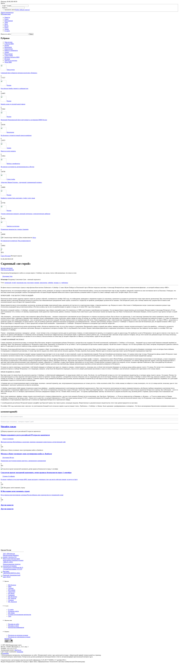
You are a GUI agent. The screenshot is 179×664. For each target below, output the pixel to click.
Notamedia (20, 652)
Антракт (11, 588)
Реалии (6, 45)
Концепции (8, 47)
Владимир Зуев (7, 276)
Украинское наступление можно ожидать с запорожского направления (23, 461)
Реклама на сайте (13, 624)
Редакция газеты (13, 611)
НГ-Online (11, 613)
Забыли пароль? (25, 10)
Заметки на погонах (10, 60)
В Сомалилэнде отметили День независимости (16, 241)
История (7, 59)
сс (60, 282)
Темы (6, 22)
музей (14, 282)
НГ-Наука (11, 593)
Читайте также (8, 426)
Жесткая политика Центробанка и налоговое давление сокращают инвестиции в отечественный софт (33, 442)
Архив (6, 29)
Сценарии (11, 595)
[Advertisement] (12, 530)
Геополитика (8, 49)
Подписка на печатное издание (18, 635)
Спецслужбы (8, 55)
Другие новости (7, 505)
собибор (50, 282)
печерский (8, 282)
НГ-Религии (12, 585)
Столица (11, 600)
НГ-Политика (12, 596)
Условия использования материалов (19, 614)
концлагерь (43, 282)
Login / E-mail (6, 6)
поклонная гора (21, 282)
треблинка (64, 282)
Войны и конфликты (11, 50)
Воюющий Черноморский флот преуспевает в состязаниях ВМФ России (24, 120)
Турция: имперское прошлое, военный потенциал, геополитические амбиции (25, 214)
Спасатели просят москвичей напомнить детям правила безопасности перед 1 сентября (36, 473)
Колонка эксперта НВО (11, 57)
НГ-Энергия (12, 598)
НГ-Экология (12, 602)
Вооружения (8, 54)
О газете (7, 31)
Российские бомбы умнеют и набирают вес (14, 88)
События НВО (9, 44)
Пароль (4, 7)
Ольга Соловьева (8, 439)
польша (56, 282)
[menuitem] (91, 17)
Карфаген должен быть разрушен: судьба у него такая (18, 198)
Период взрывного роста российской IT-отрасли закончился (25, 435)
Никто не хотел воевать (8, 151)
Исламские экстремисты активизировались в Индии (17, 167)
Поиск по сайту (6, 34)
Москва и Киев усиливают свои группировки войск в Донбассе (26, 454)
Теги (9, 616)
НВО (9, 586)
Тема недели (8, 42)
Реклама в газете (13, 626)
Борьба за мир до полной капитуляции (13, 104)
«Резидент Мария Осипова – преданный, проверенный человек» (21, 182)
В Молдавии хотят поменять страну (15, 491)
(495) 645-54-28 (12, 648)
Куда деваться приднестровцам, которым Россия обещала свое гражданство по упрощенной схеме (32, 495)
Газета (6, 19)
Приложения (8, 21)
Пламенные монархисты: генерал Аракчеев (14, 229)
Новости (7, 17)
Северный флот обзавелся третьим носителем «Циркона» (19, 73)
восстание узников (33, 282)
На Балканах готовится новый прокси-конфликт (16, 135)
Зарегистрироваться (7, 12)
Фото (6, 24)
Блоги (6, 27)
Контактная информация (16, 627)
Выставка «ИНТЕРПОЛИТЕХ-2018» (11, 572)
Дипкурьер (11, 591)
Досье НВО (8, 62)
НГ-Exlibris (11, 590)
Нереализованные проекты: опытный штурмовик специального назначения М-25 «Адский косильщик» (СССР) (13, 566)
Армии (6, 52)
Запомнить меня (9, 10)
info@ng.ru (17, 650)
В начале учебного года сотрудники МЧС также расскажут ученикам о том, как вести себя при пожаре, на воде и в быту (39, 479)
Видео (6, 26)
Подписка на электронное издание (19, 637)
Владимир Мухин (8, 457)
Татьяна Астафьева (8, 476)
